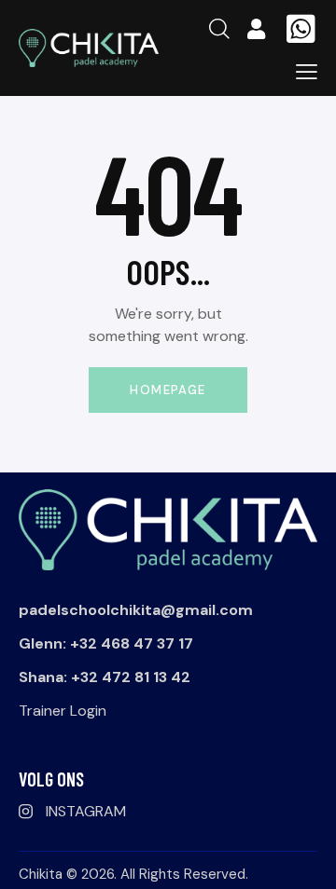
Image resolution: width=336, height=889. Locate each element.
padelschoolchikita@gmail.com (136, 610)
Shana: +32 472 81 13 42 (104, 677)
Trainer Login (62, 710)
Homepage (167, 390)
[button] (306, 72)
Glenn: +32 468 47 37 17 (106, 643)
